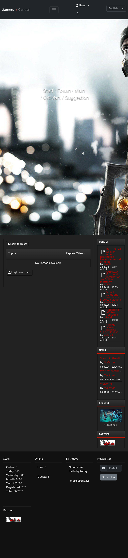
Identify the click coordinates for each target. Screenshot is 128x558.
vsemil (107, 264)
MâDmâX (109, 317)
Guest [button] (82, 5)
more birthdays (80, 480)
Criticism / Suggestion (66, 97)
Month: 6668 (14, 479)
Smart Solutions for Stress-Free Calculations (111, 295)
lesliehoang (110, 302)
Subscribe (108, 477)
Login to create (18, 243)
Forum (64, 90)
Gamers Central (16, 9)
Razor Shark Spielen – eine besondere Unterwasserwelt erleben (111, 255)
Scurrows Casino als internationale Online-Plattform (110, 277)
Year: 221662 (14, 483)
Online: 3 (11, 467)
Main (80, 90)
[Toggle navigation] (54, 9)
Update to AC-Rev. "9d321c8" (112, 312)
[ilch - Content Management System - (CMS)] (107, 442)
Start (48, 90)
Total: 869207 (14, 491)
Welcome (106, 383)
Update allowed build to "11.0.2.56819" (109, 328)
